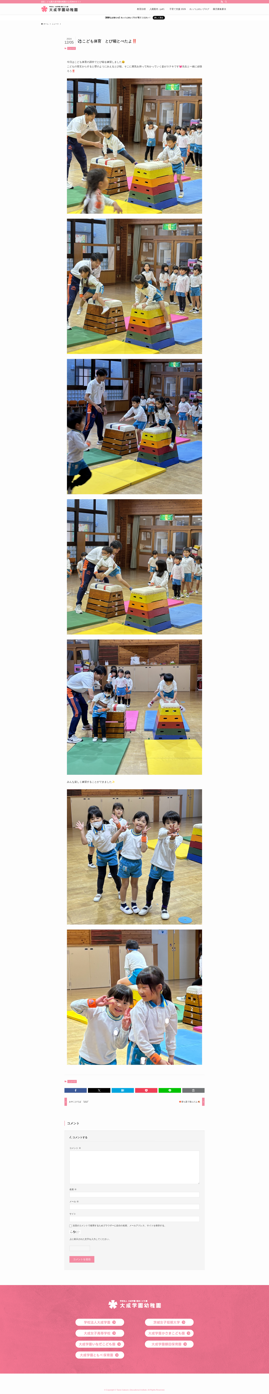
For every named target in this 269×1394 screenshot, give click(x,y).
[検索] (226, 1)
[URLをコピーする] (193, 1090)
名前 (73, 1189)
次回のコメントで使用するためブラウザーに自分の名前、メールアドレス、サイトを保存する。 (119, 1225)
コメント (75, 1148)
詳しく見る (158, 18)
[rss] (222, 1)
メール (74, 1201)
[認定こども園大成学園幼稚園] (59, 9)
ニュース (71, 48)
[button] (75, 1090)
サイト (72, 1214)
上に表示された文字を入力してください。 (90, 1239)
